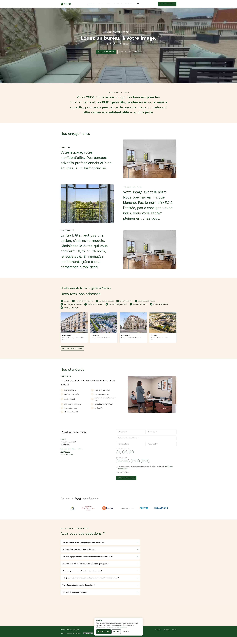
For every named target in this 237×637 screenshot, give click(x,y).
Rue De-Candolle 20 (139, 304)
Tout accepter (103, 631)
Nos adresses (104, 4)
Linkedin (157, 630)
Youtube (174, 630)
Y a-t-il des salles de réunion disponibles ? (78, 585)
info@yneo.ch (65, 452)
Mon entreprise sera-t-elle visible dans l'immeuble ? (82, 571)
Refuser (116, 631)
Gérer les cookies (88, 633)
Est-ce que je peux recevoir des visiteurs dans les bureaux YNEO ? (87, 557)
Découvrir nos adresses (129, 51)
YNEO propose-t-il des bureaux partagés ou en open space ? (85, 564)
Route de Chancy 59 (69, 308)
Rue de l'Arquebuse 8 (159, 304)
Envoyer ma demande (126, 478)
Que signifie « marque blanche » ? (75, 592)
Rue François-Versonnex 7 (71, 304)
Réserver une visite (106, 51)
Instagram (166, 630)
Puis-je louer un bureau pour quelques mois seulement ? (83, 542)
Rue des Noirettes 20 (105, 301)
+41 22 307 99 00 (168, 4)
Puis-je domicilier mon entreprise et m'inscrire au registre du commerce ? (90, 578)
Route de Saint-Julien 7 (145, 301)
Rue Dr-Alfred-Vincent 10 (83, 301)
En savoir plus (122, 627)
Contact (129, 4)
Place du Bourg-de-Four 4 (116, 304)
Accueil (91, 4)
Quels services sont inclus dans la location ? (79, 549)
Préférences (126, 631)
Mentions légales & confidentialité (71, 633)
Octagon (65, 301)
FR (138, 4)
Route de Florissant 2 (94, 304)
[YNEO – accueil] (66, 4)
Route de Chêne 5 (125, 301)
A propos (118, 4)
